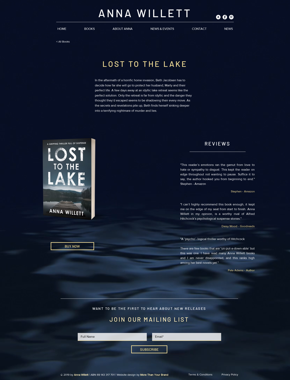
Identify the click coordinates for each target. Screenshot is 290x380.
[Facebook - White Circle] (225, 17)
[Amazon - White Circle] (218, 17)
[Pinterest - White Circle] (231, 17)
